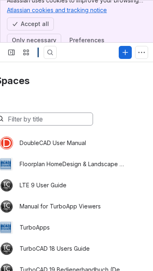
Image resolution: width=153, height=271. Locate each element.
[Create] (125, 52)
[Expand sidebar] (11, 52)
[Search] (50, 52)
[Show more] (141, 52)
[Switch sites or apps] (26, 52)
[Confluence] (38, 52)
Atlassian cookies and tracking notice (57, 10)
